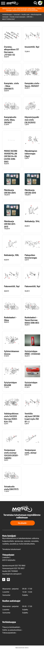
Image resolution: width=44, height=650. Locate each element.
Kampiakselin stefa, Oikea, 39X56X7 (10, 120)
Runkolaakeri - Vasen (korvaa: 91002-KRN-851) (32, 320)
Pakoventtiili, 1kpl (12, 286)
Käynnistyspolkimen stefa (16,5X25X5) (32, 120)
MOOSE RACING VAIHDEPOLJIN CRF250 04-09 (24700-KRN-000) (10, 156)
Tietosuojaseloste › (9, 633)
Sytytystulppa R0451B (31, 383)
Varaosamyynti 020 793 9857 (13, 568)
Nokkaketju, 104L (32, 221)
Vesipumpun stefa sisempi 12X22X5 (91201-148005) (11, 454)
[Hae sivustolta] (36, 2)
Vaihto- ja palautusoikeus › (12, 630)
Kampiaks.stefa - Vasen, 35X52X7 (32, 84)
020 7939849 (13, 571)
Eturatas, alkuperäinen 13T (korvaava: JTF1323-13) (11, 50)
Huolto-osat (25, 14)
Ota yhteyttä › (22, 523)
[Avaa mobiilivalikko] (3, 3)
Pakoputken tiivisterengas (31, 256)
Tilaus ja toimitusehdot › (11, 627)
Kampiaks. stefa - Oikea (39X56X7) (11, 86)
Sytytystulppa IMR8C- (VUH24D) (32, 352)
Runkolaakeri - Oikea (10, 318)
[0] (40, 3)
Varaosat (17, 14)
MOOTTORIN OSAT (8, 19)
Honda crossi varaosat (17, 17)
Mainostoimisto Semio (22, 647)
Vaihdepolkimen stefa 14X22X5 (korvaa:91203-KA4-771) (11, 417)
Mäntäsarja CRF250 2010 (30, 191)
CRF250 (29, 17)
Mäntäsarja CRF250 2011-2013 (10, 224)
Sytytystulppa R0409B (10, 383)
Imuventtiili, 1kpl (32, 46)
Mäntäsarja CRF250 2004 (10, 191)
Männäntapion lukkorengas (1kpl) (31, 154)
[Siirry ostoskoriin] (40, 3)
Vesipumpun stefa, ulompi (30, 451)
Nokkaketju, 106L (11, 255)
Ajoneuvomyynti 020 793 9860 (13, 566)
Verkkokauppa (7, 14)
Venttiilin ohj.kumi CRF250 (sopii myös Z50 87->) (32, 417)
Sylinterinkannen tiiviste (11, 352)
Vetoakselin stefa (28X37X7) (11, 487)
